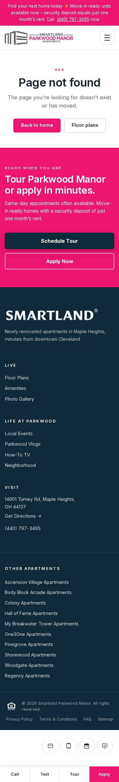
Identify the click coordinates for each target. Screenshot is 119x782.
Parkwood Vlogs (23, 444)
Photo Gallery (19, 399)
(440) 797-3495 (73, 19)
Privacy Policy (19, 719)
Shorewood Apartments (30, 654)
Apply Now (59, 261)
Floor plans (85, 125)
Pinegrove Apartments (29, 644)
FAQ (87, 719)
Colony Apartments (25, 602)
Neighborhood (20, 465)
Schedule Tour (59, 241)
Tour (74, 774)
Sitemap (105, 719)
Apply (104, 774)
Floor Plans (17, 378)
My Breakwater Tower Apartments (42, 623)
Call (15, 774)
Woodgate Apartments (29, 665)
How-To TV (17, 455)
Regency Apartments (27, 675)
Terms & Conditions (58, 719)
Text (44, 774)
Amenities (15, 388)
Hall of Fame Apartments (31, 613)
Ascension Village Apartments (37, 582)
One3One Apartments (28, 634)
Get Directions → (23, 516)
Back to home (37, 125)
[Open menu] (107, 38)
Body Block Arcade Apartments (38, 592)
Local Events (19, 433)
